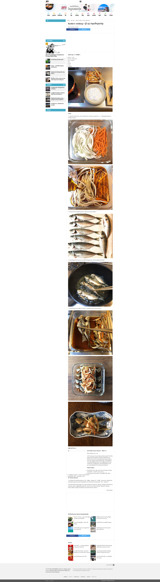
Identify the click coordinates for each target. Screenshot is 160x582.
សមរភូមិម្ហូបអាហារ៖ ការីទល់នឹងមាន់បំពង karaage (57, 104)
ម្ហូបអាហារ (54, 15)
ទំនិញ (83, 15)
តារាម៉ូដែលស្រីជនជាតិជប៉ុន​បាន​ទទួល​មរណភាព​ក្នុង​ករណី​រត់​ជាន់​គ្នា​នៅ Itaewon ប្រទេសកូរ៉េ (104, 546)
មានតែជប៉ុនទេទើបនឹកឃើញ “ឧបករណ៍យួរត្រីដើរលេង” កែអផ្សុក (104, 557)
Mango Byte (67, 569)
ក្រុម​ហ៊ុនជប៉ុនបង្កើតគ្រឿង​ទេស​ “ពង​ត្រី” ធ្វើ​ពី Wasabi (81, 523)
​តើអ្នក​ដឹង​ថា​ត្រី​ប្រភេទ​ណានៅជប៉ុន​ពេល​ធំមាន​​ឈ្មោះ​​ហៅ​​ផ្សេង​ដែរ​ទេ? (103, 528)
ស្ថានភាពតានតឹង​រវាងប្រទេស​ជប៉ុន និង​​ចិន (80, 556)
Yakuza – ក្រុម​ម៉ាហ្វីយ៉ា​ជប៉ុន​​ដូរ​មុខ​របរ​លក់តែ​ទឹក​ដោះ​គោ (57, 66)
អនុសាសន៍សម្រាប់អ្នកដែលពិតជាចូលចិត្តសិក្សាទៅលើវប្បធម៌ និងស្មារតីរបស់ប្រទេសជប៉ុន (103, 551)
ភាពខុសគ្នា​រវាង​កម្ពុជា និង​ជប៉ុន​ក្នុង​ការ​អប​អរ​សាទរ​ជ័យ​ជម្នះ (57, 88)
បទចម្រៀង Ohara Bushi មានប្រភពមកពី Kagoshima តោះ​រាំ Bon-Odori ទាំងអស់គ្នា (82, 551)
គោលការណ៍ (52, 580)
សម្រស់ (88, 15)
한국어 (70, 577)
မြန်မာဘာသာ (94, 577)
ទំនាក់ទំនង (47, 580)
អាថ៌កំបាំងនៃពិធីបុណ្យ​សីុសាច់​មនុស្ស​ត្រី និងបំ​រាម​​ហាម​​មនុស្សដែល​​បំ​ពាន (82, 528)
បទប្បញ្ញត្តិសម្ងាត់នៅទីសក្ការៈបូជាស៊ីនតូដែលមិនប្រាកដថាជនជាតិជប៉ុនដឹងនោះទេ (58, 93)
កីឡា (71, 15)
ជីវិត (65, 15)
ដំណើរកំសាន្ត (60, 15)
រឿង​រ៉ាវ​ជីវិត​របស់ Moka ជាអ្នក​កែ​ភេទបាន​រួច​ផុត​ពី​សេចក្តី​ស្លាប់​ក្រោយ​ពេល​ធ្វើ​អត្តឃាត (58, 79)
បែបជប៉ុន (111, 15)
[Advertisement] (90, 42)
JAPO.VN (89, 569)
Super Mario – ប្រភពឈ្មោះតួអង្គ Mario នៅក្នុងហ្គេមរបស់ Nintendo (81, 546)
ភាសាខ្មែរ (88, 577)
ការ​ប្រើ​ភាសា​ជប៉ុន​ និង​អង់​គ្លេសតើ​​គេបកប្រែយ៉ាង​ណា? (58, 72)
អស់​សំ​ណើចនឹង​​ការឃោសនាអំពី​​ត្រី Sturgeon (103, 522)
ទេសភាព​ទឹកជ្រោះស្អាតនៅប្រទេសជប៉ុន (57, 59)
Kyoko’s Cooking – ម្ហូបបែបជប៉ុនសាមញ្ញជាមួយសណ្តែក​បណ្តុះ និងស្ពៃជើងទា (82, 517)
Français (83, 577)
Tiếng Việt (76, 577)
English (65, 577)
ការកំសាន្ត (77, 15)
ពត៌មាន (48, 15)
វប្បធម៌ (100, 15)
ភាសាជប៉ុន (94, 15)
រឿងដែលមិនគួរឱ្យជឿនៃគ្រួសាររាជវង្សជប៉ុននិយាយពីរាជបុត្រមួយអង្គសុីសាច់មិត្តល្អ (55, 55)
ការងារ (105, 15)
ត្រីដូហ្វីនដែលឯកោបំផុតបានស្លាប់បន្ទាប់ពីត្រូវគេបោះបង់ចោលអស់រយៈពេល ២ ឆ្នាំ (103, 517)
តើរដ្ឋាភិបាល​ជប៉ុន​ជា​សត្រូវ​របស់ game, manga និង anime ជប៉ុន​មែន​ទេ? (57, 99)
